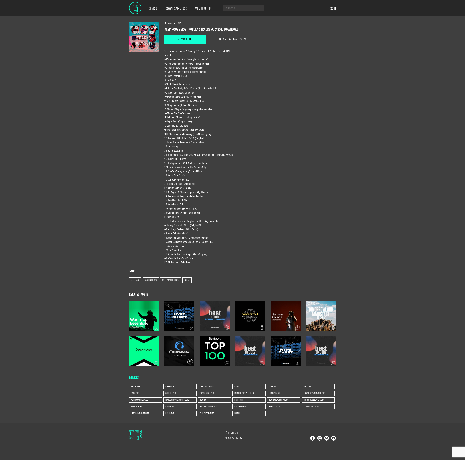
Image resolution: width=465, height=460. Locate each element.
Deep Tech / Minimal (207, 386)
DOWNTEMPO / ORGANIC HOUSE (315, 393)
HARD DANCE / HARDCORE (140, 413)
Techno (203, 400)
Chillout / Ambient (207, 413)
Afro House (308, 386)
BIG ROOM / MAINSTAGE (208, 407)
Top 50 (187, 280)
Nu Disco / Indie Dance (139, 400)
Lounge (237, 413)
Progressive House (207, 393)
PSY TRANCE (169, 413)
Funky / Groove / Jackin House (177, 400)
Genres (153, 9)
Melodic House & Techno (244, 393)
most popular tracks (170, 280)
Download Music (176, 9)
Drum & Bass (170, 407)
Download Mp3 (151, 280)
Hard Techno (239, 400)
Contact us (232, 433)
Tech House (135, 386)
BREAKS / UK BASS (275, 407)
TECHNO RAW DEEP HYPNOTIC (314, 400)
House (236, 386)
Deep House (135, 280)
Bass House (135, 393)
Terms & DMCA (232, 438)
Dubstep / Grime (240, 407)
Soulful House (171, 393)
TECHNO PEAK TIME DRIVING (278, 400)
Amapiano (272, 386)
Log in (332, 9)
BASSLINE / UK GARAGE (311, 407)
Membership (203, 9)
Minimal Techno (137, 407)
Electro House (274, 393)
